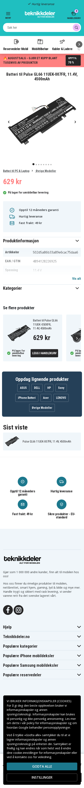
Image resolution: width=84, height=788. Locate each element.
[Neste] (79, 44)
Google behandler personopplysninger (44, 727)
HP (49, 387)
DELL (37, 387)
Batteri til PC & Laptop (16, 171)
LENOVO (61, 397)
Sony (61, 387)
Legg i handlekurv (44, 353)
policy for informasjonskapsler (47, 723)
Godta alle (42, 766)
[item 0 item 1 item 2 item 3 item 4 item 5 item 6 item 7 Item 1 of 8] (42, 121)
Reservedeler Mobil (15, 49)
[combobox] (42, 27)
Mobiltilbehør (40, 49)
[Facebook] (8, 610)
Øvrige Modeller (45, 171)
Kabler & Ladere (62, 49)
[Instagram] (18, 610)
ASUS (23, 387)
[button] (42, 241)
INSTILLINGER (42, 777)
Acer (46, 397)
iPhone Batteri (27, 397)
